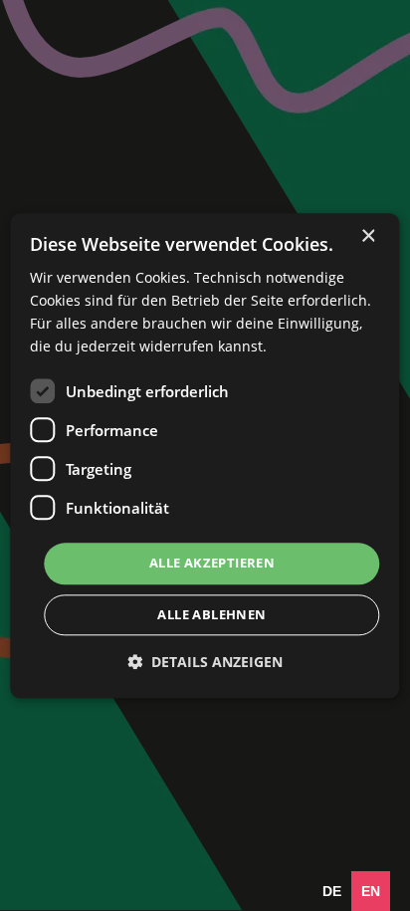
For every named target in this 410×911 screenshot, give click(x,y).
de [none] (331, 891)
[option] (331, 891)
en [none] (370, 891)
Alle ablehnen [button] (211, 614)
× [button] (367, 236)
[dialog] (204, 455)
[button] (205, 661)
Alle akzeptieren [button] (212, 563)
